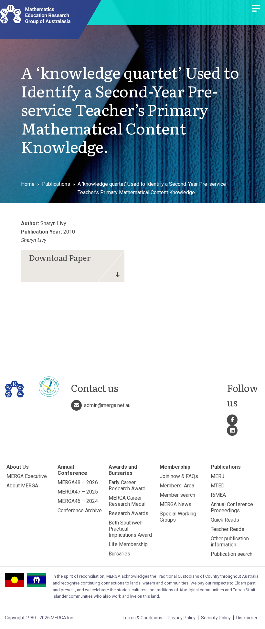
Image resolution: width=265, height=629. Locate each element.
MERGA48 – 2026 (78, 482)
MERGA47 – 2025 (78, 492)
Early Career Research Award (127, 485)
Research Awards (128, 513)
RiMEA (218, 495)
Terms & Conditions (142, 617)
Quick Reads (225, 520)
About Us (17, 467)
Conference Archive (80, 510)
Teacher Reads (227, 529)
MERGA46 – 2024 (78, 501)
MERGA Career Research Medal (127, 501)
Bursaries (119, 554)
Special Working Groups (178, 517)
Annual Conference (72, 470)
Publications (56, 184)
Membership (175, 467)
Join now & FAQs (179, 476)
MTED (218, 486)
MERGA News (175, 504)
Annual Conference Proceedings (232, 507)
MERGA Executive (26, 476)
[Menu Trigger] (256, 9)
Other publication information (230, 541)
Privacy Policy (182, 617)
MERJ (217, 476)
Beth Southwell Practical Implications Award (130, 529)
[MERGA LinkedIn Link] (232, 430)
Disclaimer (247, 617)
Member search (177, 495)
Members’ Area (177, 486)
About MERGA (22, 486)
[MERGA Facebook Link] (232, 420)
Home (28, 184)
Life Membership (128, 544)
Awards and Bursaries (123, 470)
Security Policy (216, 617)
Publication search (231, 554)
